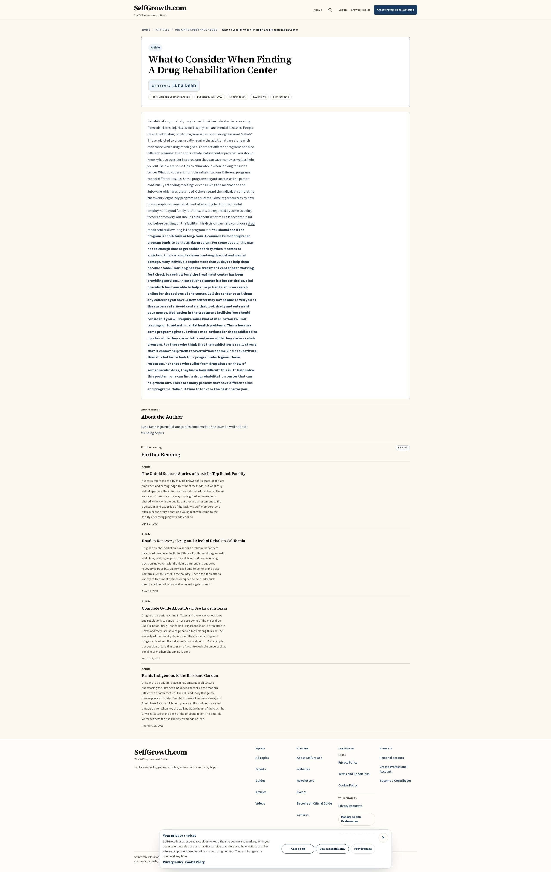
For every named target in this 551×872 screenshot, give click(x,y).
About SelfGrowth (309, 758)
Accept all (298, 849)
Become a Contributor (395, 780)
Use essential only (332, 849)
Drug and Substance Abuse (196, 30)
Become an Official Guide (314, 803)
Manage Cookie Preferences (351, 819)
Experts (260, 769)
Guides (260, 780)
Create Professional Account (393, 769)
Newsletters (305, 780)
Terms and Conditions (354, 774)
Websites (303, 769)
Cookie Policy (348, 785)
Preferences (363, 849)
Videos (260, 803)
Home (146, 30)
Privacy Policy (347, 762)
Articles (162, 30)
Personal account (392, 758)
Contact (303, 815)
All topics (262, 758)
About (318, 10)
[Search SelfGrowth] (330, 10)
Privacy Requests (350, 806)
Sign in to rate (281, 97)
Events (301, 792)
